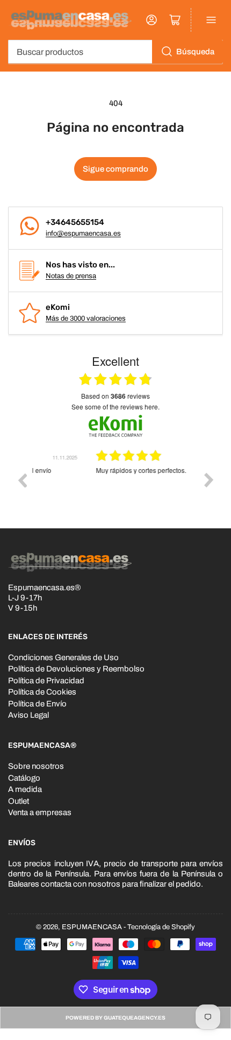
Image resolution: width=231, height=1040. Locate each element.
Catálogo (24, 778)
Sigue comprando (115, 169)
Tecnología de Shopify (161, 927)
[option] (115, 488)
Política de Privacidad (46, 680)
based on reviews (115, 396)
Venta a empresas (39, 812)
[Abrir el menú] (211, 20)
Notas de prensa (71, 276)
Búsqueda (195, 51)
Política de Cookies (42, 692)
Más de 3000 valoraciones (86, 318)
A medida (25, 789)
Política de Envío (37, 703)
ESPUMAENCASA (92, 927)
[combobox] (115, 51)
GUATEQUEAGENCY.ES (134, 1018)
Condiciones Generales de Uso (63, 657)
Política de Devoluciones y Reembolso (76, 668)
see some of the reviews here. (115, 406)
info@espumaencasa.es (83, 233)
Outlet (18, 801)
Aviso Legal (28, 715)
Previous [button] (22, 479)
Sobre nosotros (36, 766)
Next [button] (209, 479)
